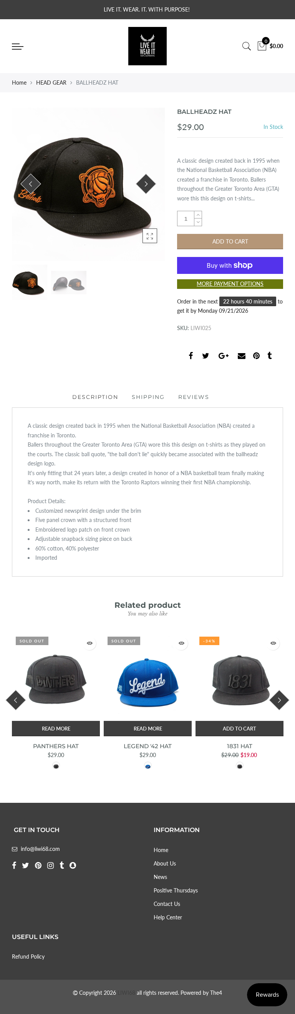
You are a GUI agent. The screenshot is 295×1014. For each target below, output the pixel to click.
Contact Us (167, 904)
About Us (165, 863)
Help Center (168, 917)
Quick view (89, 643)
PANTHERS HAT (56, 746)
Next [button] (146, 183)
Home (19, 82)
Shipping (148, 397)
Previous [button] (30, 183)
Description (95, 397)
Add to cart (239, 728)
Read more (56, 728)
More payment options (230, 283)
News (160, 877)
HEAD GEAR (51, 82)
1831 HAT (239, 746)
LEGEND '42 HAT (148, 746)
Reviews (193, 397)
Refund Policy (28, 956)
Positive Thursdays (176, 890)
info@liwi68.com (40, 849)
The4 (216, 992)
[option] (88, 184)
